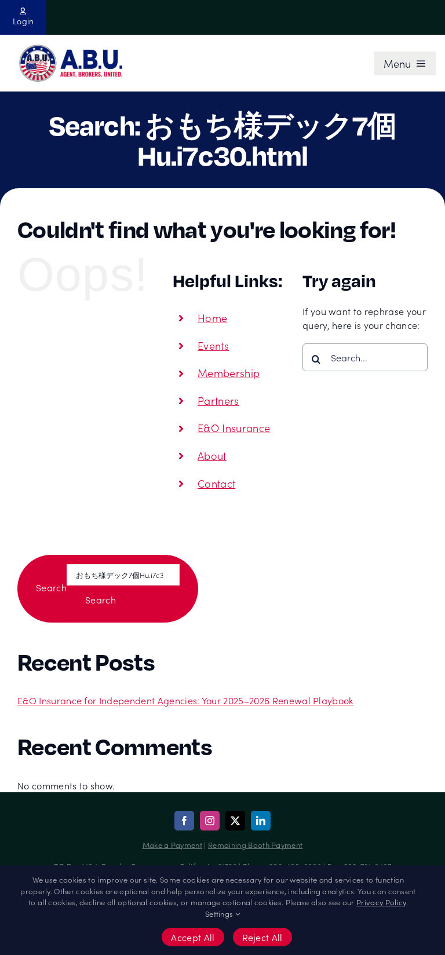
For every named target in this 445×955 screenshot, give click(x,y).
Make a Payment (172, 844)
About (212, 455)
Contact (216, 483)
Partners (218, 400)
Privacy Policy (381, 902)
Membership (229, 372)
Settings (220, 913)
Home (212, 317)
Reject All (262, 937)
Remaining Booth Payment (255, 844)
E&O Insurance (234, 427)
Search (51, 587)
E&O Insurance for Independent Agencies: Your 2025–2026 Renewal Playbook (185, 700)
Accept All (192, 937)
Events (213, 345)
